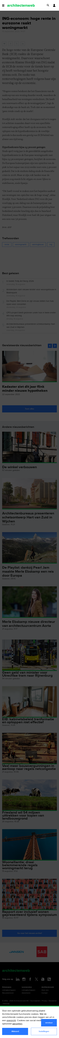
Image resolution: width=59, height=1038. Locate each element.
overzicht (11, 1020)
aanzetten (17, 1023)
